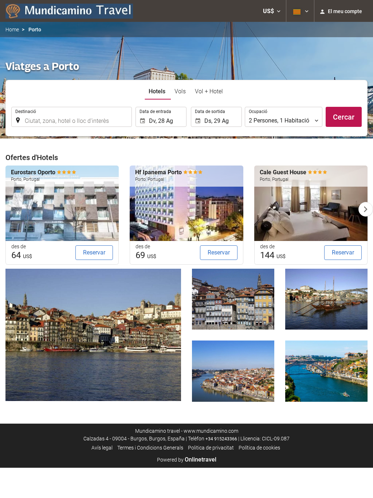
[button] (272, 11)
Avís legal (102, 448)
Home (12, 29)
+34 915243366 (221, 438)
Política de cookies (259, 448)
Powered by (186, 460)
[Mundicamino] (69, 11)
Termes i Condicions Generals (150, 448)
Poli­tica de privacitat (211, 448)
